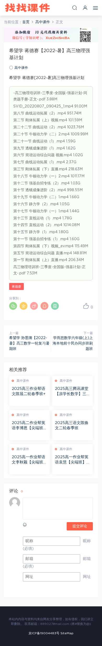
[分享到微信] (13, 306)
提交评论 (79, 526)
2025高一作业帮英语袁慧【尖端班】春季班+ (72, 460)
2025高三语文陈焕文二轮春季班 (71, 425)
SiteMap (66, 633)
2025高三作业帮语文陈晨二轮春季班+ (29, 391)
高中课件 (21, 68)
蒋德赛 (16, 286)
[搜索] (74, 7)
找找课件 (27, 8)
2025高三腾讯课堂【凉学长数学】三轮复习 (72, 392)
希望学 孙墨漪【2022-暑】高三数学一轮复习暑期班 (29, 343)
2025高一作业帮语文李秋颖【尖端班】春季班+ (29, 460)
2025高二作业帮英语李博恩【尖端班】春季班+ (29, 426)
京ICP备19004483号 (44, 633)
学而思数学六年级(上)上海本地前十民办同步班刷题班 (73, 343)
